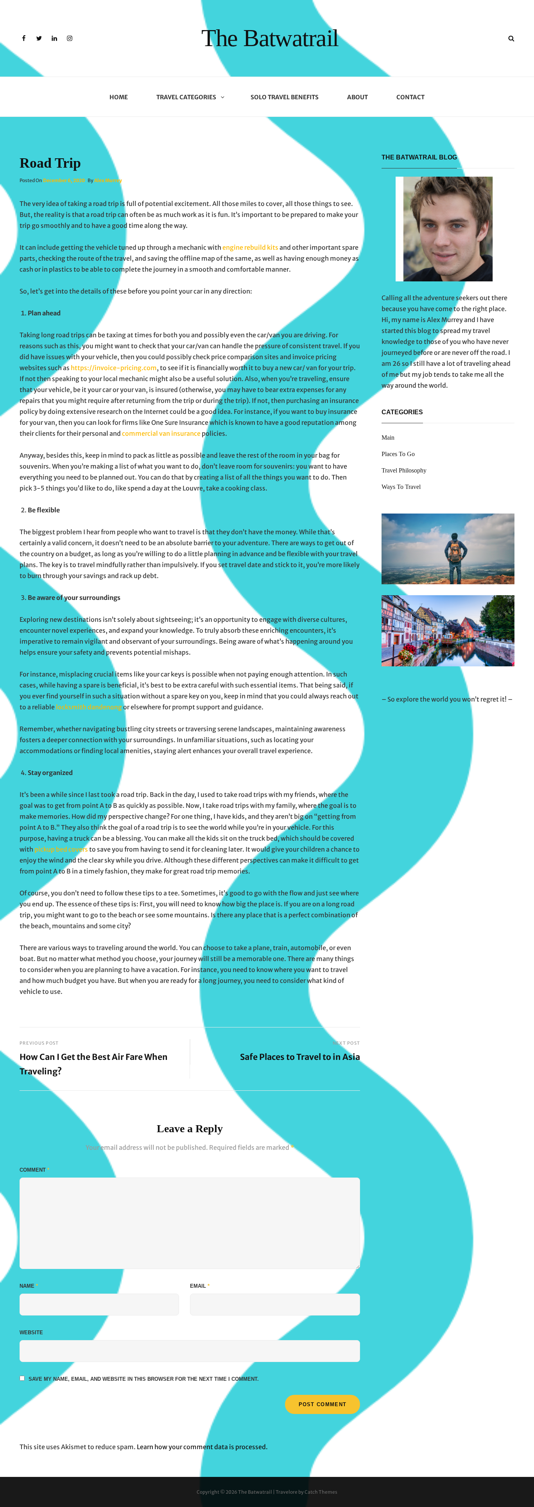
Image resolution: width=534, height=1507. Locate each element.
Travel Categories (186, 97)
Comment (34, 1170)
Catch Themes (321, 1492)
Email (200, 1286)
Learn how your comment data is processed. (202, 1447)
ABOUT (357, 97)
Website (31, 1332)
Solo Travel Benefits (285, 97)
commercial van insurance (161, 433)
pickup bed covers (61, 849)
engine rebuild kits (250, 247)
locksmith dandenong (89, 707)
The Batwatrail (269, 38)
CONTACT (410, 97)
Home (118, 97)
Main (388, 437)
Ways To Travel (401, 486)
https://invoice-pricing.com (114, 368)
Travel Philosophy (404, 470)
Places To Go (398, 454)
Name (29, 1286)
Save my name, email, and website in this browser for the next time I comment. (144, 1379)
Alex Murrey (108, 180)
